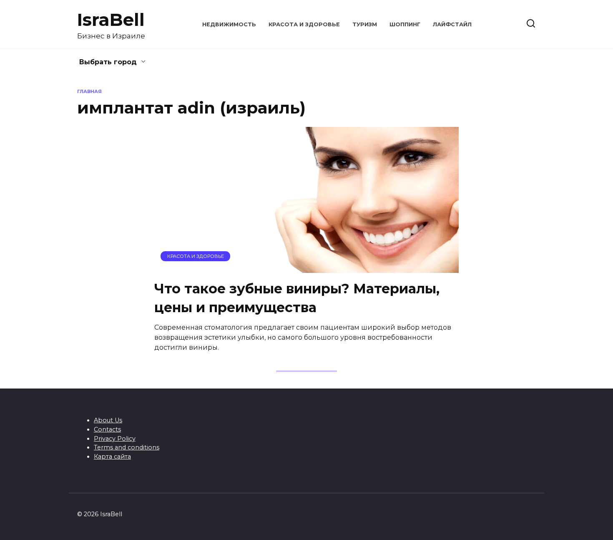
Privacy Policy (115, 438)
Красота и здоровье (304, 24)
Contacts (107, 429)
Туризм (364, 24)
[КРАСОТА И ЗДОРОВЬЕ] (306, 268)
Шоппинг (404, 24)
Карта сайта (112, 456)
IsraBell (111, 19)
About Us (108, 420)
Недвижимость (229, 24)
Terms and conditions (126, 447)
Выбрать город (108, 62)
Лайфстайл (452, 24)
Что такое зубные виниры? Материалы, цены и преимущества (297, 297)
